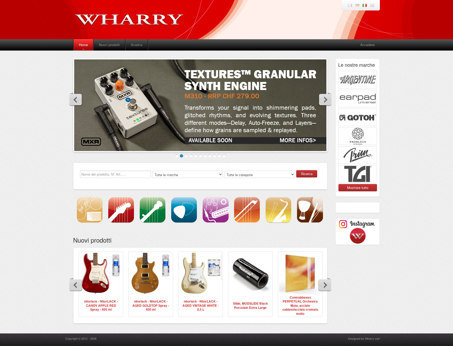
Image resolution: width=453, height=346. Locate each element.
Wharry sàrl (372, 338)
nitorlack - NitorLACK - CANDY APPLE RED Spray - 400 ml (101, 305)
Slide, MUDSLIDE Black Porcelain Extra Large (250, 305)
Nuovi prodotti (109, 44)
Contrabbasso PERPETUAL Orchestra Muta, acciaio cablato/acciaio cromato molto (300, 305)
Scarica (136, 44)
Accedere (367, 44)
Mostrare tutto (357, 187)
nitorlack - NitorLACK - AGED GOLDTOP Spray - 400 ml (150, 305)
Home (83, 44)
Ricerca (306, 173)
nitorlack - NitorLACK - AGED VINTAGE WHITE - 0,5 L (200, 305)
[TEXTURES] (200, 105)
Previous (76, 99)
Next (325, 99)
